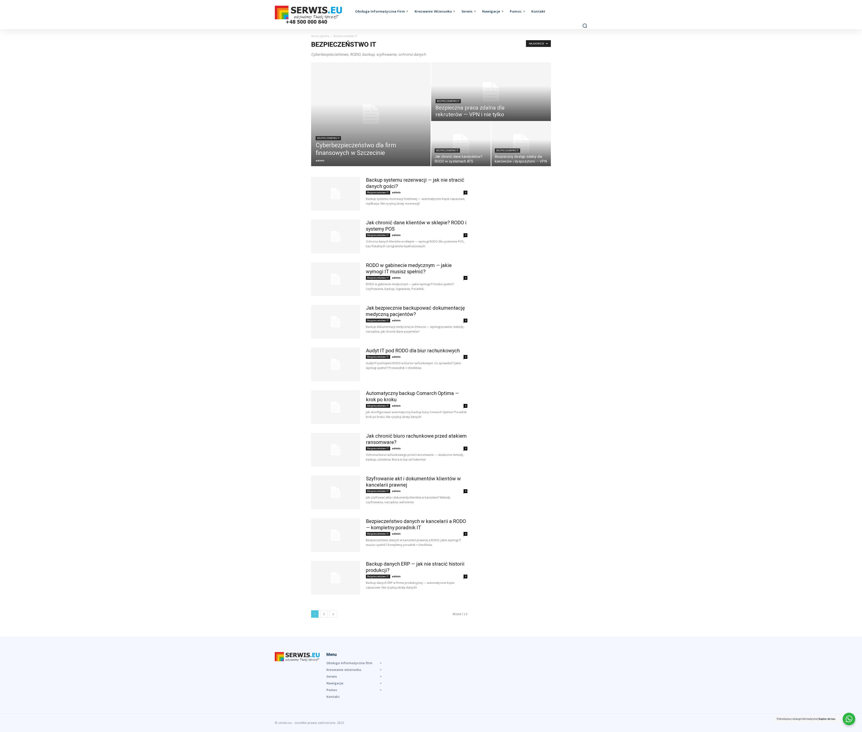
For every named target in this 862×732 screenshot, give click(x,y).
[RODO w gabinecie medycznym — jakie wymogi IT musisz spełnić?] (335, 279)
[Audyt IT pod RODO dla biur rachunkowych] (335, 364)
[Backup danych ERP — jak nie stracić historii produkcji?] (335, 578)
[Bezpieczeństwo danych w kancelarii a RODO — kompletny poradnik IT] (335, 535)
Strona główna (320, 36)
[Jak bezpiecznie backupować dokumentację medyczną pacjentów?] (335, 322)
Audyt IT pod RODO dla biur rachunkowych (413, 350)
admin (320, 160)
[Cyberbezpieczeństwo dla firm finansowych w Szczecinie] (371, 114)
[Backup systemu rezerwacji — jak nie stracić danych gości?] (335, 194)
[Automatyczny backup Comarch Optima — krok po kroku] (335, 407)
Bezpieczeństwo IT (328, 138)
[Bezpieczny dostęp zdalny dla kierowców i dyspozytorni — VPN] (521, 144)
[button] (584, 25)
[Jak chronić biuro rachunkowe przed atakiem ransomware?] (335, 450)
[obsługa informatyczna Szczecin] (314, 15)
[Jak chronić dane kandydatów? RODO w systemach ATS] (461, 144)
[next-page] (333, 614)
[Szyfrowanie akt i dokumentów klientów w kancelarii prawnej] (335, 492)
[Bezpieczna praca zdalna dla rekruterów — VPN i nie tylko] (491, 91)
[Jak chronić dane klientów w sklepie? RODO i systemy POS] (335, 236)
